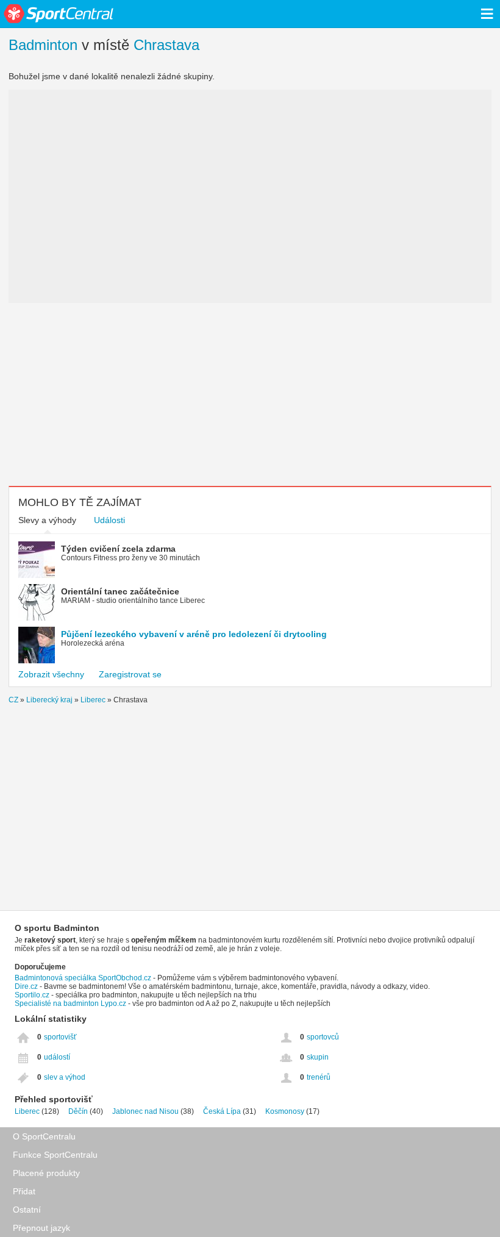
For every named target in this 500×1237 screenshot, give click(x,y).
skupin (318, 1057)
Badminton (43, 45)
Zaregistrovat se (130, 674)
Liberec (92, 700)
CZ (13, 700)
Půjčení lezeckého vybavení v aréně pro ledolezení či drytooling (194, 634)
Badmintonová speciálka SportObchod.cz (83, 978)
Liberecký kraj (49, 700)
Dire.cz (26, 986)
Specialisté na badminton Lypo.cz (70, 1003)
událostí (57, 1057)
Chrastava (166, 45)
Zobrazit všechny (51, 674)
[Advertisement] (250, 394)
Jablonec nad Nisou (145, 1111)
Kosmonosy (284, 1111)
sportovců (323, 1037)
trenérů (318, 1077)
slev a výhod (64, 1077)
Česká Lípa (222, 1111)
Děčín (78, 1111)
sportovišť (60, 1037)
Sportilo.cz (32, 995)
